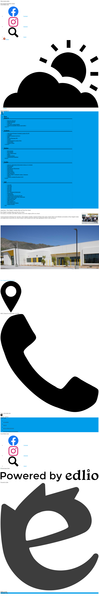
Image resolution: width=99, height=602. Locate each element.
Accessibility (6, 422)
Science (9, 139)
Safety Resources (11, 173)
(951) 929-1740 (7, 413)
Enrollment (9, 167)
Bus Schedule (10, 152)
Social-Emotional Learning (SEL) (14, 140)
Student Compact (11, 155)
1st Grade (9, 184)
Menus (8, 154)
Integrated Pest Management (13, 168)
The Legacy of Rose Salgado (13, 124)
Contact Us (9, 123)
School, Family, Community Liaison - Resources (17, 174)
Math (8, 137)
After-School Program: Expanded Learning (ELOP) (18, 133)
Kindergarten (10, 193)
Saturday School (10, 143)
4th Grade (9, 188)
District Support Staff (11, 198)
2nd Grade (9, 186)
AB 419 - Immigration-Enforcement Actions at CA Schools (19, 164)
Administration (10, 194)
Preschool (9, 190)
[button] (6, 118)
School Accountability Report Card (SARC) (16, 125)
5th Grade (9, 189)
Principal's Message (11, 120)
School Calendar (10, 172)
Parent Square (10, 171)
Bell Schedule (10, 151)
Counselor (9, 134)
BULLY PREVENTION (8, 428)
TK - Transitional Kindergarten (13, 192)
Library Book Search (11, 153)
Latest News (3, 210)
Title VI (9, 175)
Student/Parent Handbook (12, 157)
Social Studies (10, 142)
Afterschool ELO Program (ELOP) (14, 195)
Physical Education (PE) (12, 138)
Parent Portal (10, 169)
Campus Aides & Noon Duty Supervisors (16, 197)
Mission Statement (11, 122)
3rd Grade (9, 187)
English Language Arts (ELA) (13, 135)
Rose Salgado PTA (11, 201)
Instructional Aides (11, 199)
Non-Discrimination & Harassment (10, 431)
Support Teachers (11, 204)
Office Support (10, 200)
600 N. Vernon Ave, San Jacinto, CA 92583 (10, 313)
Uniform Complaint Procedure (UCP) (15, 177)
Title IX (5, 425)
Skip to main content (5, 1)
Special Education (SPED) (13, 203)
